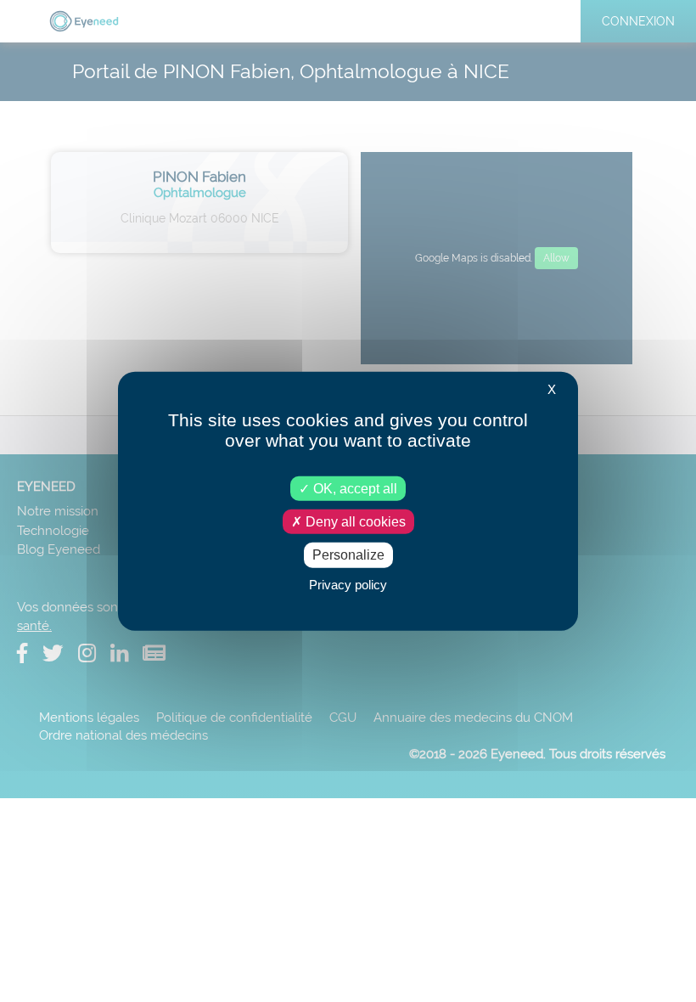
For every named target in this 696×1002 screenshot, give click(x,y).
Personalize (348, 555)
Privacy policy (348, 584)
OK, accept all (353, 488)
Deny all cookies (354, 522)
